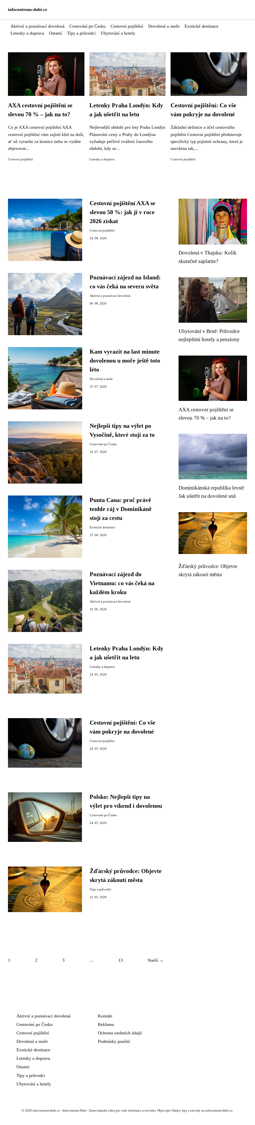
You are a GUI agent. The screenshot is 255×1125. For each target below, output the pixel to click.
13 (120, 960)
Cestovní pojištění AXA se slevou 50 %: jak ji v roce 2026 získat (122, 212)
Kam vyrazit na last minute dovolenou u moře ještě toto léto (125, 360)
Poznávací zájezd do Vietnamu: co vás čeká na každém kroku (122, 583)
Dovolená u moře (164, 26)
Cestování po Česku (87, 26)
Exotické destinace (201, 26)
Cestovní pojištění (127, 26)
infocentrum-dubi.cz (27, 9)
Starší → (156, 960)
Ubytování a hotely (118, 33)
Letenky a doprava (27, 33)
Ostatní (55, 33)
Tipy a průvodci (81, 33)
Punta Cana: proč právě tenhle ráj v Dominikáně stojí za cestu (121, 509)
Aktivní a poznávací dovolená (37, 26)
